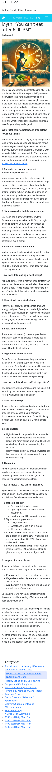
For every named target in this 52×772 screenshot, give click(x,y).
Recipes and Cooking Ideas (19, 684)
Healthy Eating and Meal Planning (22, 680)
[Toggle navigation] (46, 17)
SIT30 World (15, 17)
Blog (37, 17)
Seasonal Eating (13, 710)
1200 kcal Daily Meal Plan (18, 720)
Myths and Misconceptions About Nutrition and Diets (23, 675)
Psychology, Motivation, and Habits (23, 690)
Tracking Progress (14, 694)
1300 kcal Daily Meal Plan (18, 726)
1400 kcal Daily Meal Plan (18, 723)
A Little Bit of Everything (17, 713)
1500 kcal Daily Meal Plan (18, 717)
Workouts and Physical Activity (21, 687)
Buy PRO (28, 17)
